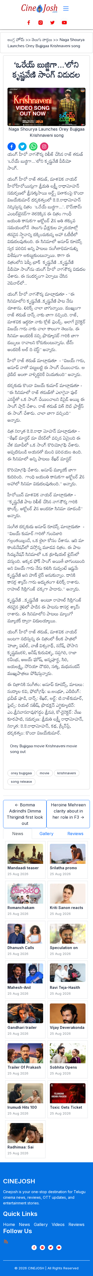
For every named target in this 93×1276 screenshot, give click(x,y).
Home (9, 1224)
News (24, 1224)
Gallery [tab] (46, 833)
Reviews (76, 1224)
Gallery (41, 1224)
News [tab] (17, 833)
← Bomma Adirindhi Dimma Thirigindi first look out (25, 814)
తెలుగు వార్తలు (42, 39)
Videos (58, 1224)
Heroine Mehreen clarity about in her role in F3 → (68, 811)
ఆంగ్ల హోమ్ (16, 39)
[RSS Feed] (5, 1241)
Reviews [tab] (75, 833)
